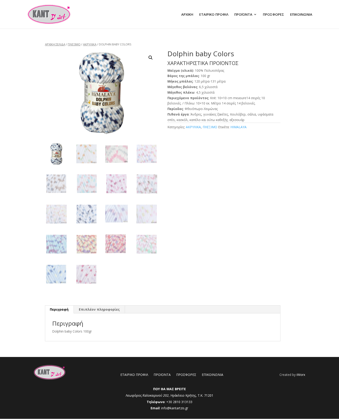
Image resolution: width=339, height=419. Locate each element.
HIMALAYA (238, 127)
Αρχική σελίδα (55, 44)
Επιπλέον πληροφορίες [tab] (99, 309)
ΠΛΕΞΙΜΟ (74, 44)
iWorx (301, 374)
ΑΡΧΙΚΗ (187, 15)
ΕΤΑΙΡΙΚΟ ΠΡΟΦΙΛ (213, 15)
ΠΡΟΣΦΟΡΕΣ (273, 15)
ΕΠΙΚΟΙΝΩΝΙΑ (301, 15)
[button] (150, 57)
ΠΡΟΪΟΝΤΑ (243, 15)
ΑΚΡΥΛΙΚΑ (89, 44)
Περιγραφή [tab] (59, 309)
